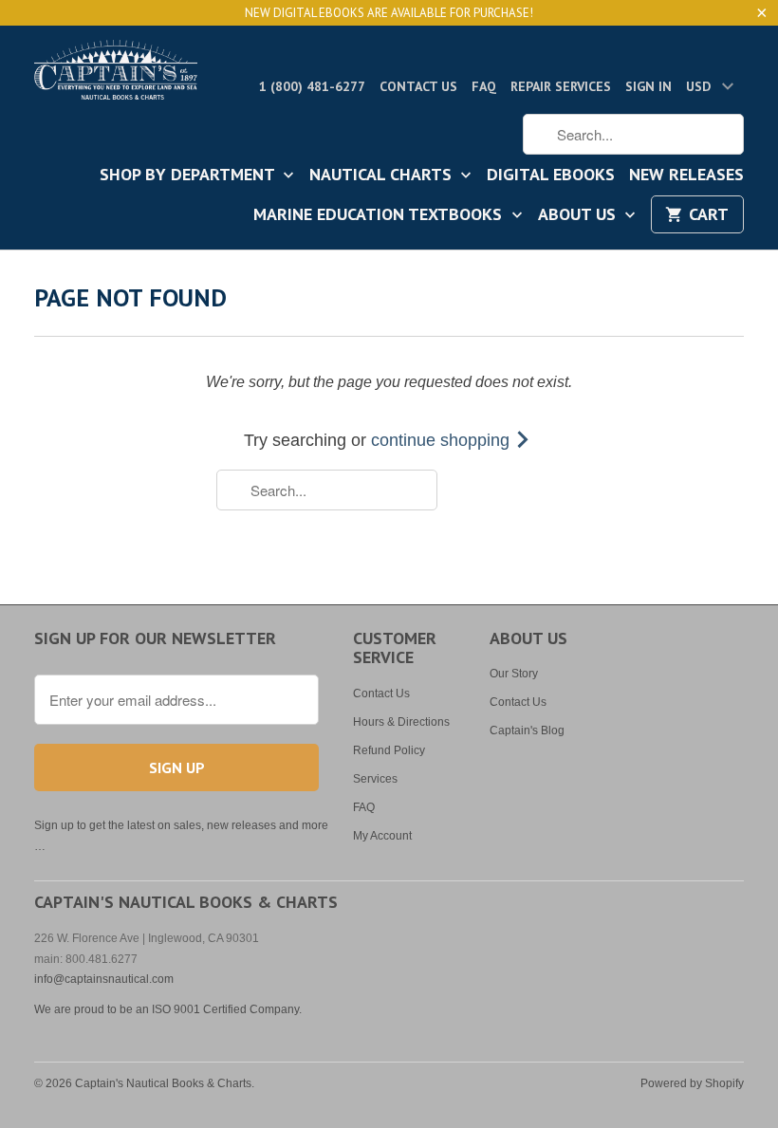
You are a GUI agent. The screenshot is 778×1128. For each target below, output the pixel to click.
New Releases (686, 175)
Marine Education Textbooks (380, 215)
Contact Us (418, 86)
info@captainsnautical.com (104, 979)
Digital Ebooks (551, 175)
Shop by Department (189, 175)
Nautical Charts (382, 175)
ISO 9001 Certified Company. (227, 1009)
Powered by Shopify (692, 1083)
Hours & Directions (401, 722)
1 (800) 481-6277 (312, 86)
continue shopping (442, 440)
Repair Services (560, 86)
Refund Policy (389, 750)
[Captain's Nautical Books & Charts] (115, 75)
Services (375, 779)
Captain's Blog (527, 730)
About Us (579, 215)
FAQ (484, 86)
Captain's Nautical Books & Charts (163, 1083)
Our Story (514, 673)
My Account (382, 835)
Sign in (648, 86)
